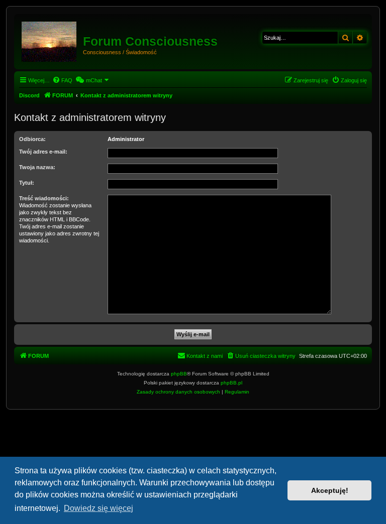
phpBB (179, 373)
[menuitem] (62, 80)
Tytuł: (26, 183)
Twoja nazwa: (37, 167)
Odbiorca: (32, 139)
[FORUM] (50, 40)
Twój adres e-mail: (43, 152)
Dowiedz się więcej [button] (98, 508)
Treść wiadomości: (44, 198)
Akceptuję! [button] (329, 490)
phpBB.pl (231, 382)
